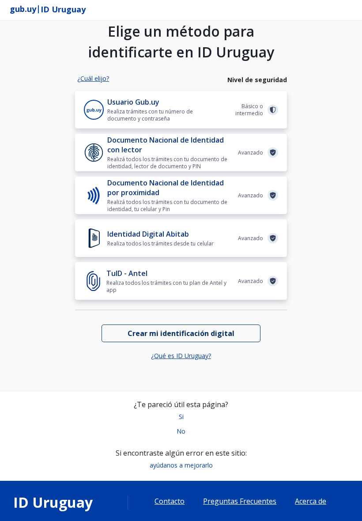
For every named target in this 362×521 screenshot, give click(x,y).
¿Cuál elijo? (93, 78)
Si (181, 416)
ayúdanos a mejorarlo (181, 465)
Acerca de (310, 501)
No (181, 431)
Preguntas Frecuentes (239, 501)
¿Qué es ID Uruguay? (181, 355)
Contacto (170, 501)
